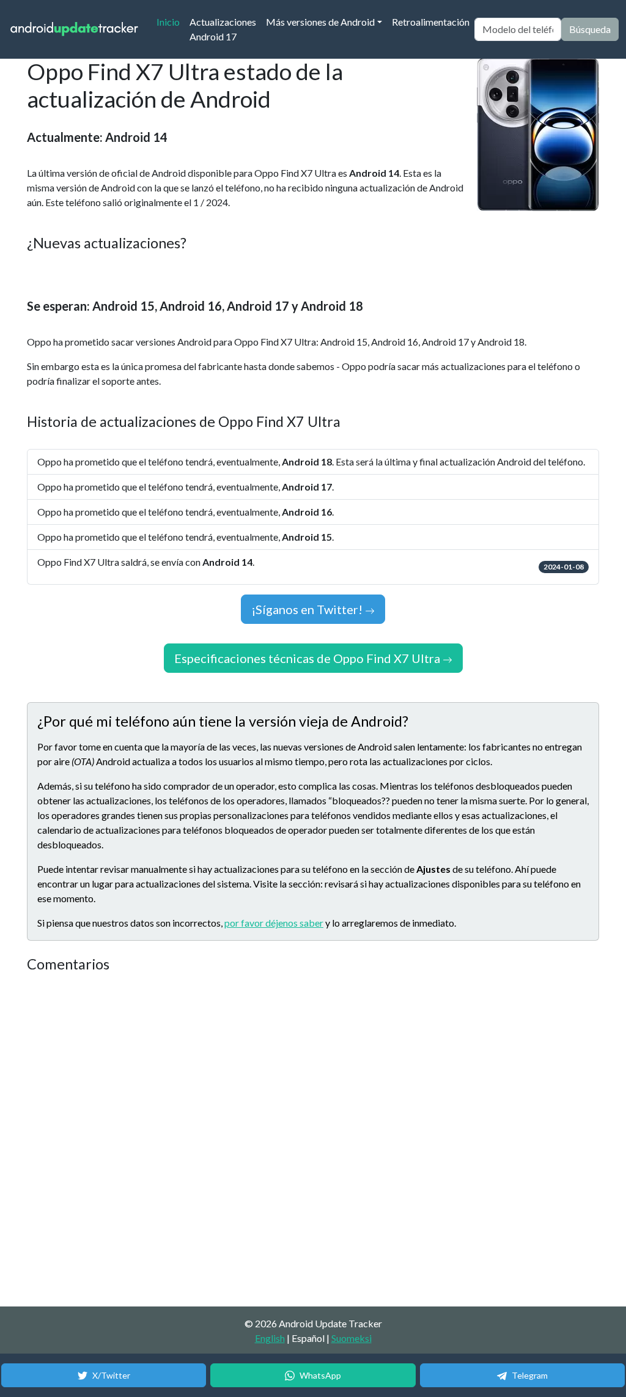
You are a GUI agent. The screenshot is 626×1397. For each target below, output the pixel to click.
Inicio (170, 21)
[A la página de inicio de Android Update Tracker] (74, 29)
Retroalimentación (431, 22)
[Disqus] (256, 1140)
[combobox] (517, 29)
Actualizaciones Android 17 (223, 29)
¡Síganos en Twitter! (308, 609)
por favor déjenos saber (273, 922)
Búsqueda (590, 29)
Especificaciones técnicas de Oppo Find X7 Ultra (308, 658)
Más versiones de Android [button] (320, 22)
